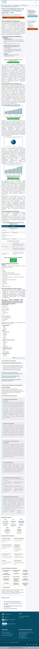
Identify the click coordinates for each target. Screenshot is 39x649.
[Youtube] (36, 645)
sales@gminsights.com (24, 637)
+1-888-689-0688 (24, 634)
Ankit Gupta (18, 357)
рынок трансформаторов (18, 64)
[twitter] (30, 645)
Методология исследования (30, 25)
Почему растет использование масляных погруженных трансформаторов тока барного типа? (12, 373)
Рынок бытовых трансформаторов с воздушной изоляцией (13, 604)
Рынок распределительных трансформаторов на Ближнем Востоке (13, 606)
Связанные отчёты (31, 27)
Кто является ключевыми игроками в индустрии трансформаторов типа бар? (11, 380)
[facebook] (33, 645)
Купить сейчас (33, 16)
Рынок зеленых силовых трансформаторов (12, 601)
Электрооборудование (16, 5)
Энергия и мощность (8, 5)
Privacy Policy (25, 647)
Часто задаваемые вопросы (31, 23)
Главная (2, 5)
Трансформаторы (24, 5)
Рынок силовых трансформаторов (10, 608)
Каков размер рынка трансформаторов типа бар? (11, 362)
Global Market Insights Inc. (6, 642)
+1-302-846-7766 (23, 635)
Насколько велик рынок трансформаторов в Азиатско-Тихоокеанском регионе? (11, 376)
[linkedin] (27, 645)
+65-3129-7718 (23, 636)
